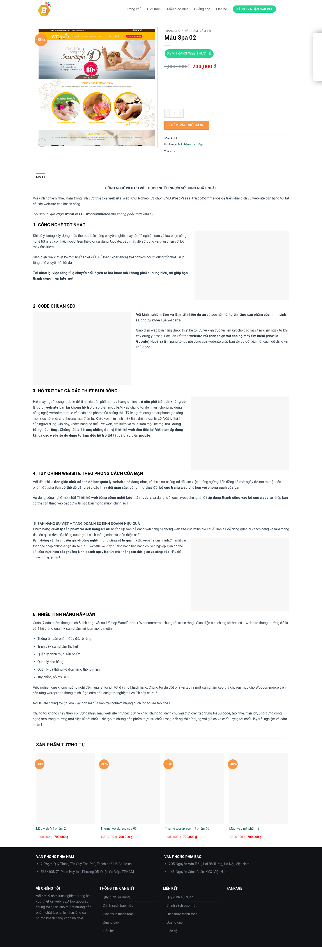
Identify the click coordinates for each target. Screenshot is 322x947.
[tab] (40, 177)
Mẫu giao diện (177, 9)
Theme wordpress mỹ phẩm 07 (187, 829)
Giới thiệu (154, 9)
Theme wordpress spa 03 (119, 829)
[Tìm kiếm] (284, 9)
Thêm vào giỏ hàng (187, 125)
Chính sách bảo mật (118, 905)
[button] (42, 142)
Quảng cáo (202, 9)
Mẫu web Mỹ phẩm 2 (51, 829)
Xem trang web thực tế (189, 53)
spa (172, 151)
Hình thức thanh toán (118, 914)
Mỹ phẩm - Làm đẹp (198, 30)
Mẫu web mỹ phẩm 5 (244, 829)
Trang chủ (134, 9)
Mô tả (40, 177)
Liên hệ (221, 9)
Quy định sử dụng (116, 897)
